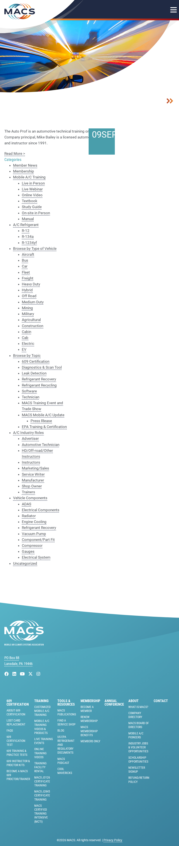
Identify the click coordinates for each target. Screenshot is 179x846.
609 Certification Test (16, 740)
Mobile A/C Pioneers (135, 735)
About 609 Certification (16, 712)
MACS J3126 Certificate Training (42, 781)
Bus (25, 260)
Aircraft (28, 254)
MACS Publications (66, 712)
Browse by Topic (27, 355)
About (133, 701)
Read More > (14, 153)
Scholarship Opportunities (138, 759)
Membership (23, 171)
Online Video (32, 195)
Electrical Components (40, 510)
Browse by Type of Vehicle (35, 248)
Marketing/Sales (35, 468)
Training (41, 701)
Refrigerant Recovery (39, 379)
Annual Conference (114, 702)
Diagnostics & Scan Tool (42, 367)
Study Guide (32, 207)
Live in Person (33, 183)
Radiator (29, 516)
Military (28, 314)
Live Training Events (43, 741)
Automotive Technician (40, 444)
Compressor (32, 545)
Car (25, 266)
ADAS (26, 504)
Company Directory (135, 715)
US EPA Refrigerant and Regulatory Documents (65, 744)
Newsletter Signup (136, 769)
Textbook (29, 201)
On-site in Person (36, 213)
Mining (27, 308)
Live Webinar (32, 189)
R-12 (25, 230)
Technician (30, 397)
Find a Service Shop (66, 722)
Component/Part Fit (38, 539)
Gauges (28, 551)
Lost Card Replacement (16, 722)
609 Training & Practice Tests (17, 752)
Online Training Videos (40, 753)
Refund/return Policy (138, 779)
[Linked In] (14, 674)
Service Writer (33, 474)
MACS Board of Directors (138, 725)
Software (29, 391)
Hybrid (27, 290)
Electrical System (36, 557)
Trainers (28, 492)
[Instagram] (38, 674)
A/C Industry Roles (28, 432)
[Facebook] (7, 674)
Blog (60, 730)
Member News (25, 165)
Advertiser (30, 438)
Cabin (26, 332)
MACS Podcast (63, 761)
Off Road (29, 296)
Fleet (26, 272)
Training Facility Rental (40, 767)
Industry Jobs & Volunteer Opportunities (138, 747)
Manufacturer (33, 480)
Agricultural (31, 320)
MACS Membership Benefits (89, 731)
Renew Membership (89, 719)
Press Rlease (41, 421)
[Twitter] (31, 674)
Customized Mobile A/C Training (42, 711)
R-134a (28, 236)
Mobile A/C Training (29, 177)
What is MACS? (138, 707)
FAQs (10, 730)
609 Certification (35, 361)
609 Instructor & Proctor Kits (18, 763)
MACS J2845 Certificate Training (42, 795)
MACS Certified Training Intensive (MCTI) (41, 813)
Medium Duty (33, 302)
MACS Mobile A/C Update (43, 415)
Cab (25, 337)
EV (24, 349)
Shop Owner (32, 486)
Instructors (31, 462)
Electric (28, 343)
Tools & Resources (66, 702)
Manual (28, 219)
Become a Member (87, 709)
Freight (27, 278)
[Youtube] (23, 674)
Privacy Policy (112, 840)
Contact (161, 701)
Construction (32, 326)
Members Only (90, 741)
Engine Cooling (34, 522)
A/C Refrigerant (26, 225)
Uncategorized (25, 563)
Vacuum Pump (34, 534)
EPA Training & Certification (44, 427)
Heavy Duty (31, 284)
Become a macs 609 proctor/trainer (18, 775)
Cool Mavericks (64, 771)
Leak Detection (34, 373)
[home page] (24, 644)
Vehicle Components (30, 498)
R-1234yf (29, 242)
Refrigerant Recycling (39, 385)
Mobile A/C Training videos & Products (41, 727)
